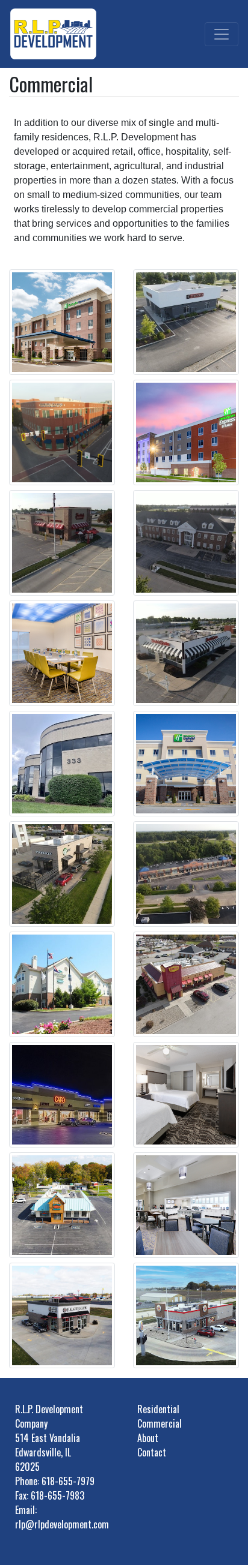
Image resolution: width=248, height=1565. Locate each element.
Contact (151, 1452)
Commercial (159, 1423)
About (147, 1438)
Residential (158, 1409)
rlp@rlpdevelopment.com (62, 1524)
